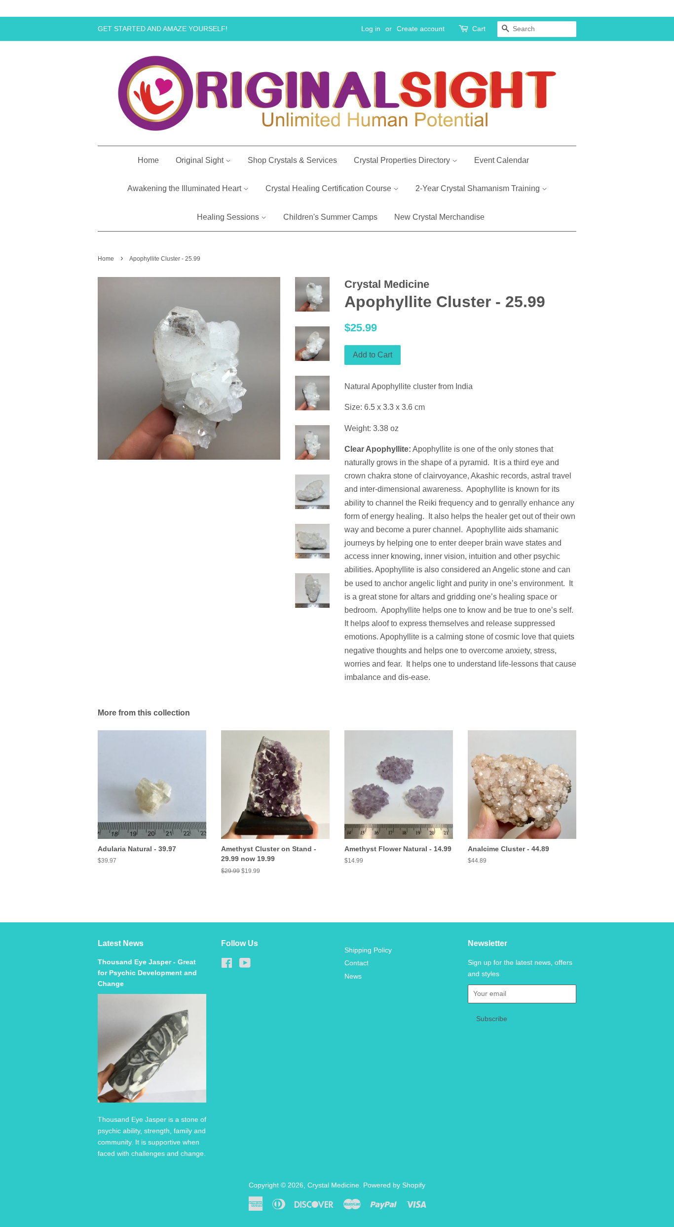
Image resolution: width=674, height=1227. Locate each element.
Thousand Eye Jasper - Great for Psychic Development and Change (147, 973)
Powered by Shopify (394, 1185)
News (353, 976)
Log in (370, 29)
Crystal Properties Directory (403, 160)
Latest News (121, 943)
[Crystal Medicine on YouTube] (245, 965)
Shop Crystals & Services (292, 160)
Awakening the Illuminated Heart (185, 188)
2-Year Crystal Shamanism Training (478, 188)
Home (148, 160)
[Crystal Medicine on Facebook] (226, 965)
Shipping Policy (368, 950)
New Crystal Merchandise (439, 217)
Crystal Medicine (333, 1185)
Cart (479, 29)
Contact (356, 963)
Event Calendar (501, 160)
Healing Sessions (229, 217)
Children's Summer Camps (330, 217)
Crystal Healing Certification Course (329, 188)
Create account (421, 29)
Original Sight (200, 160)
